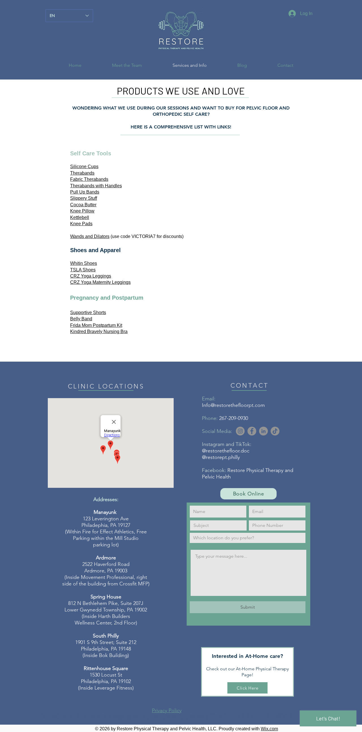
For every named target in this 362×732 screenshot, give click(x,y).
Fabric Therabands (89, 179)
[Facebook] (251, 431)
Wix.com (269, 728)
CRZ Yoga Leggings (90, 276)
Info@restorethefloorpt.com (233, 405)
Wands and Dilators (89, 236)
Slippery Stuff (83, 198)
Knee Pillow (82, 211)
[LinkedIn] (263, 431)
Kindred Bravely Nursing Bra (99, 331)
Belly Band (81, 318)
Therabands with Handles (96, 185)
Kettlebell (79, 217)
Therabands (82, 173)
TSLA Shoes (83, 269)
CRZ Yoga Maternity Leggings (100, 282)
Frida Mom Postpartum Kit (96, 325)
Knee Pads (81, 223)
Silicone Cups (84, 166)
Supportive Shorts (88, 312)
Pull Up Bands (84, 192)
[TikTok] (275, 431)
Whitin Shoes (83, 263)
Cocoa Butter (83, 204)
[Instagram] (240, 431)
